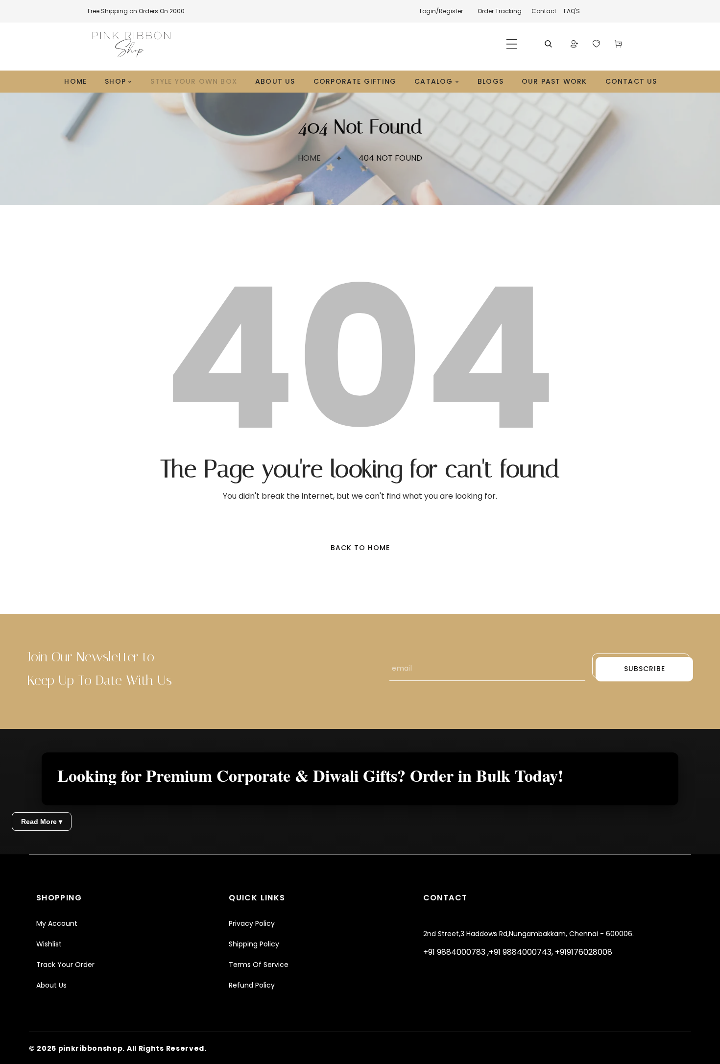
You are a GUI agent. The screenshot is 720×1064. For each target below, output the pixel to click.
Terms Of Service (258, 964)
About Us (51, 985)
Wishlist (49, 944)
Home (309, 158)
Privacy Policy (252, 923)
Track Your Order (65, 964)
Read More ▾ (41, 821)
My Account (56, 923)
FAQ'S (572, 11)
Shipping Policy (254, 944)
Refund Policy (252, 985)
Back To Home (360, 548)
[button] (512, 44)
